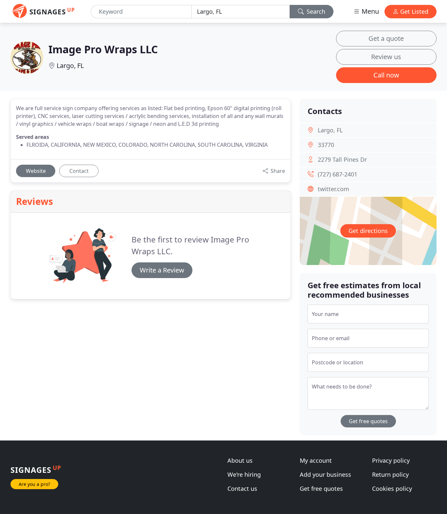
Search (315, 11)
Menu (369, 11)
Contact (79, 170)
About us (240, 460)
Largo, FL (70, 65)
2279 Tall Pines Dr (342, 159)
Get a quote (386, 38)
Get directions (368, 231)
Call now (386, 75)
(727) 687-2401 (337, 174)
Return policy (390, 474)
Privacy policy (391, 460)
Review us (386, 56)
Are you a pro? (34, 484)
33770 (326, 145)
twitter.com (333, 189)
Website (36, 170)
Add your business (325, 474)
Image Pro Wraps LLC (103, 49)
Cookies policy (392, 488)
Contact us (242, 488)
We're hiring (244, 474)
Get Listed (413, 11)
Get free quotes (368, 421)
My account (316, 460)
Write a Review (162, 270)
